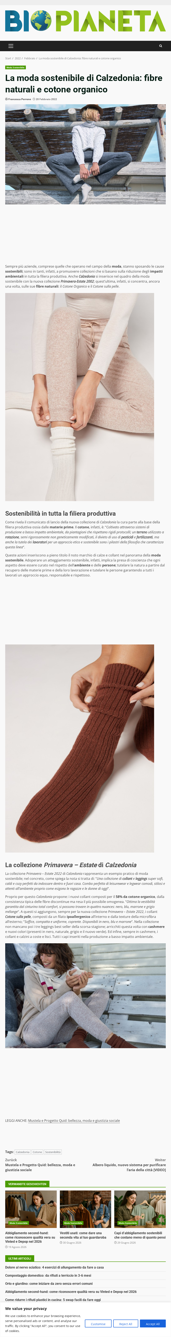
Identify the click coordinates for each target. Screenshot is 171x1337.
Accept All (153, 1324)
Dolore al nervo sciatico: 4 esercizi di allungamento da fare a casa (54, 1267)
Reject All (125, 1324)
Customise (98, 1324)
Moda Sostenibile (15, 67)
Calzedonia (22, 1152)
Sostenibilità (52, 1152)
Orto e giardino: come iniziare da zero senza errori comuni (49, 1284)
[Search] (160, 46)
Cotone (37, 1152)
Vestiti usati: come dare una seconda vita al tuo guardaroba (85, 1209)
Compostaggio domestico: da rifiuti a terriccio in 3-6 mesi (48, 1275)
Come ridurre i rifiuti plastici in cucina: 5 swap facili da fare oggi (53, 1300)
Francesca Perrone (19, 99)
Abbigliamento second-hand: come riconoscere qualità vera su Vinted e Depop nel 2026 (31, 1209)
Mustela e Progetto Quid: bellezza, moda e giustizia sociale (74, 1120)
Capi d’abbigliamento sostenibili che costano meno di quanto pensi (140, 1209)
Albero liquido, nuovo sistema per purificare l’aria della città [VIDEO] (129, 1165)
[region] (85, 1319)
